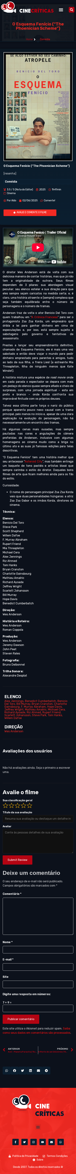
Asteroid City (33, 461)
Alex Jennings (14, 701)
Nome (8, 942)
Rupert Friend (51, 712)
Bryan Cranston (42, 704)
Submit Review (17, 860)
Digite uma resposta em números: (27, 994)
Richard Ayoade (14, 712)
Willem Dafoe (13, 718)
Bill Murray (23, 704)
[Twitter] (24, 1142)
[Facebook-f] (15, 1142)
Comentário (12, 894)
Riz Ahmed (34, 712)
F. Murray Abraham (33, 706)
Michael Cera (56, 709)
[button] (61, 9)
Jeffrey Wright (14, 709)
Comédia (45, 39)
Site (5, 977)
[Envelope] (51, 1142)
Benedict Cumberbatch (40, 701)
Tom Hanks (55, 715)
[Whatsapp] (60, 1142)
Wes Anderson (13, 731)
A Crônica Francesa (44, 317)
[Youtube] (42, 1142)
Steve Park (39, 715)
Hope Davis (54, 706)
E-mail (8, 959)
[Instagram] (33, 1142)
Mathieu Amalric (35, 709)
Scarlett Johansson (17, 715)
